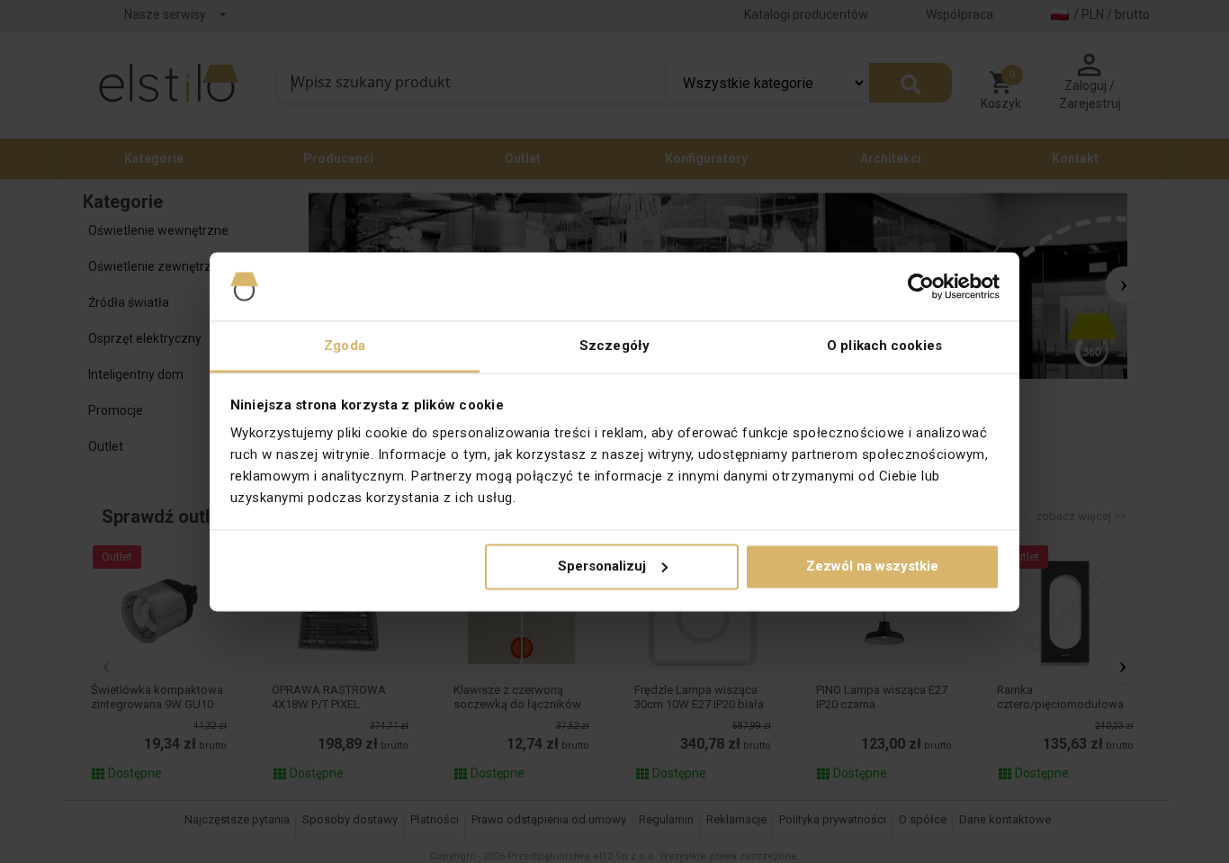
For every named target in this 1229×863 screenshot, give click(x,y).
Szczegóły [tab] (614, 346)
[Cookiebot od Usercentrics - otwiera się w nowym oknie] (921, 286)
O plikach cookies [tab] (884, 346)
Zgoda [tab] (344, 346)
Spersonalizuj (602, 566)
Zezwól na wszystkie (872, 566)
